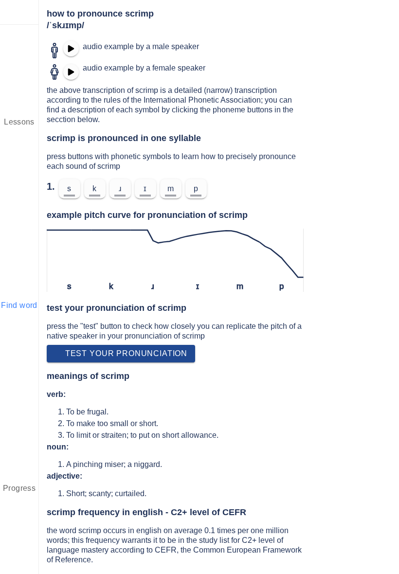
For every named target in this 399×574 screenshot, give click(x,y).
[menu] (19, 12)
